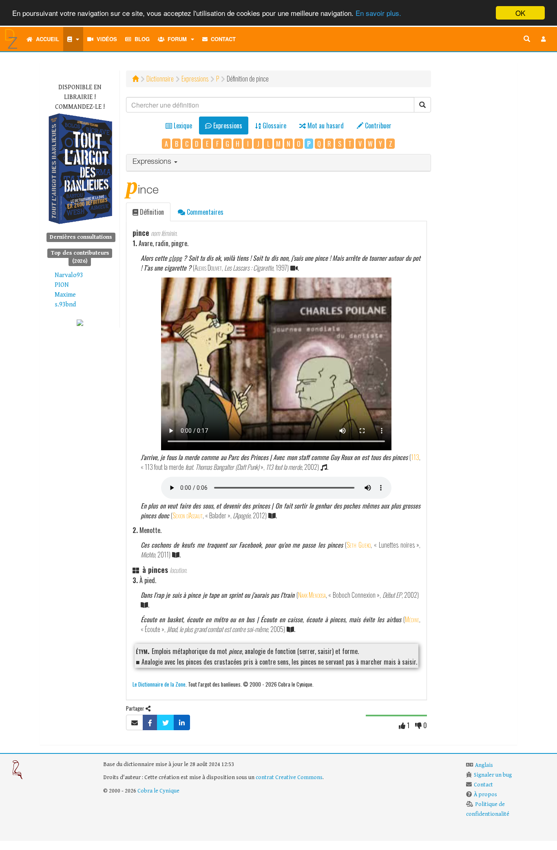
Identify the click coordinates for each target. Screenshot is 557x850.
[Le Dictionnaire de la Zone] (80, 322)
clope (175, 258)
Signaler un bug (493, 775)
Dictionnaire (160, 79)
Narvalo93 (69, 275)
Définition (151, 212)
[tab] (278, 162)
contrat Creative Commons (289, 777)
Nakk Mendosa (312, 595)
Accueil (46, 39)
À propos (485, 794)
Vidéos (105, 39)
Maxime (65, 295)
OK (520, 13)
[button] (543, 39)
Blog (140, 39)
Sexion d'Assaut (187, 515)
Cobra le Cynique (158, 791)
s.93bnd (65, 304)
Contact (222, 39)
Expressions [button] (153, 162)
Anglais (484, 765)
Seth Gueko (359, 545)
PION (62, 285)
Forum (175, 39)
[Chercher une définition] (527, 39)
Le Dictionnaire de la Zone (159, 684)
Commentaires (204, 212)
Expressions (194, 79)
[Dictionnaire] (73, 39)
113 (415, 457)
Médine (412, 619)
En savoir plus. (378, 13)
